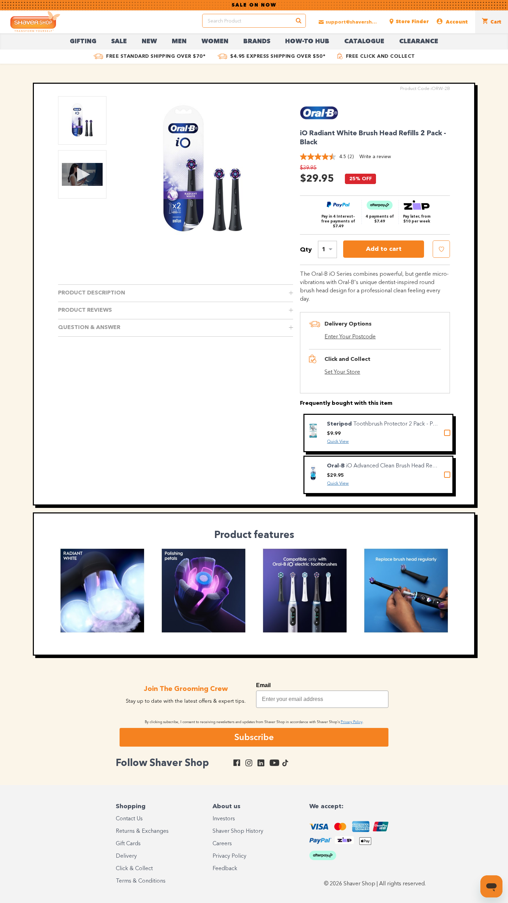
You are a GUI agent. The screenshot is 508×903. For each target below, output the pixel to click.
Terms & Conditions (141, 881)
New (149, 41)
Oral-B (336, 466)
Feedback (225, 869)
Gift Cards (128, 844)
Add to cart (384, 249)
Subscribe (254, 737)
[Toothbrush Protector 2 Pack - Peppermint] (313, 431)
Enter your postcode (350, 337)
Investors (224, 819)
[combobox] (327, 249)
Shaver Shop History (238, 831)
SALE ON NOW (254, 5)
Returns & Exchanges (142, 831)
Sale (119, 41)
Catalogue (364, 41)
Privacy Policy (229, 856)
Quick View (338, 442)
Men (179, 41)
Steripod (340, 424)
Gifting (83, 41)
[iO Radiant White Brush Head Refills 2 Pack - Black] (202, 170)
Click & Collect (134, 869)
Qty (306, 250)
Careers (222, 844)
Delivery (126, 856)
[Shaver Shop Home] (35, 21)
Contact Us (129, 819)
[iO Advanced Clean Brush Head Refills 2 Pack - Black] (313, 473)
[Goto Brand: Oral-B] (319, 121)
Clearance (418, 41)
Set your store (342, 372)
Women (214, 41)
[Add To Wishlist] (441, 249)
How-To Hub (307, 41)
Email (263, 685)
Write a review (375, 156)
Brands (256, 41)
